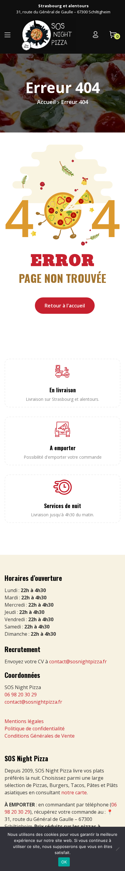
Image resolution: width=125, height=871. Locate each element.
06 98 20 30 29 (21, 694)
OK (64, 861)
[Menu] (7, 35)
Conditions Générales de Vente (40, 735)
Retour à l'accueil (65, 305)
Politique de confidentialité (35, 728)
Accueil (46, 102)
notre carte (74, 792)
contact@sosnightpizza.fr (78, 661)
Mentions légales (24, 721)
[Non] (117, 849)
